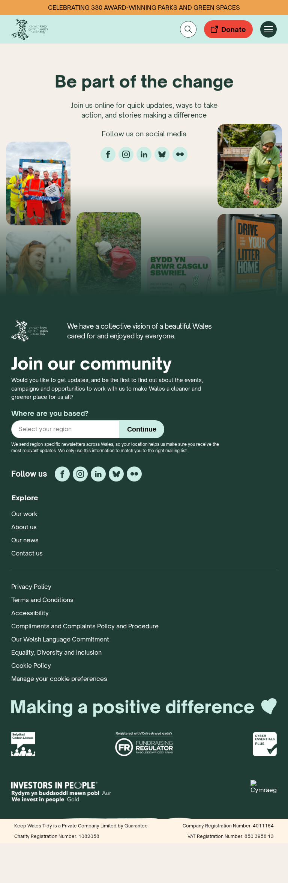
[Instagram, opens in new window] (126, 154)
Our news (25, 540)
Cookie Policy (31, 665)
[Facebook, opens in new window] (108, 154)
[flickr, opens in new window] (180, 154)
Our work (24, 514)
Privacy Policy (31, 586)
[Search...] (188, 29)
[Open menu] (268, 29)
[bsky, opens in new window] (162, 154)
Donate (233, 29)
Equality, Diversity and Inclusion (56, 652)
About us (24, 527)
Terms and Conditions (42, 600)
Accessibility (30, 613)
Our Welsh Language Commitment (60, 639)
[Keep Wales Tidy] (29, 29)
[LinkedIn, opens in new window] (144, 154)
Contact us (27, 553)
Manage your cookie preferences (59, 678)
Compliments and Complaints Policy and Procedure (85, 626)
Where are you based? (49, 413)
